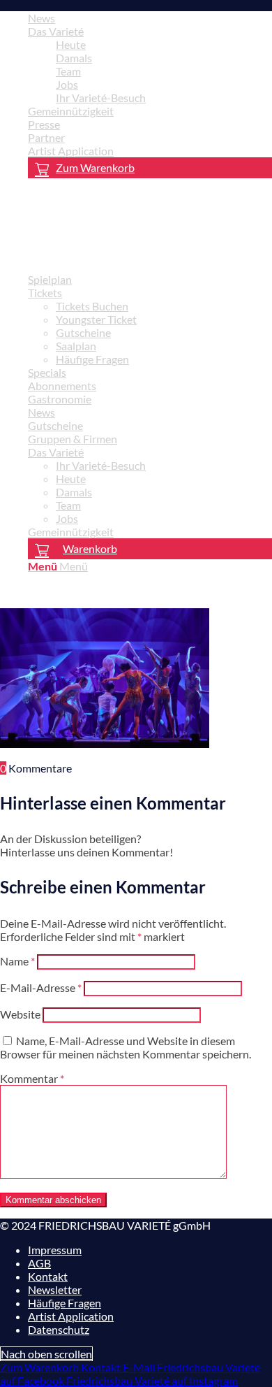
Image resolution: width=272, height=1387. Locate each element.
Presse (44, 124)
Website (20, 1014)
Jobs (67, 84)
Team (68, 71)
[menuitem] (150, 17)
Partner (46, 137)
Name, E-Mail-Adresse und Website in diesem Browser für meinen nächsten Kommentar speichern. (125, 1047)
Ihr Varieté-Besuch (101, 97)
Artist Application (71, 150)
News (41, 17)
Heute (71, 44)
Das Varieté (56, 31)
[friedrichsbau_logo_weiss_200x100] (104, 254)
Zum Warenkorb (95, 167)
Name (17, 961)
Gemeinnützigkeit (71, 110)
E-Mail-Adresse (41, 987)
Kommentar (32, 1078)
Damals (74, 57)
